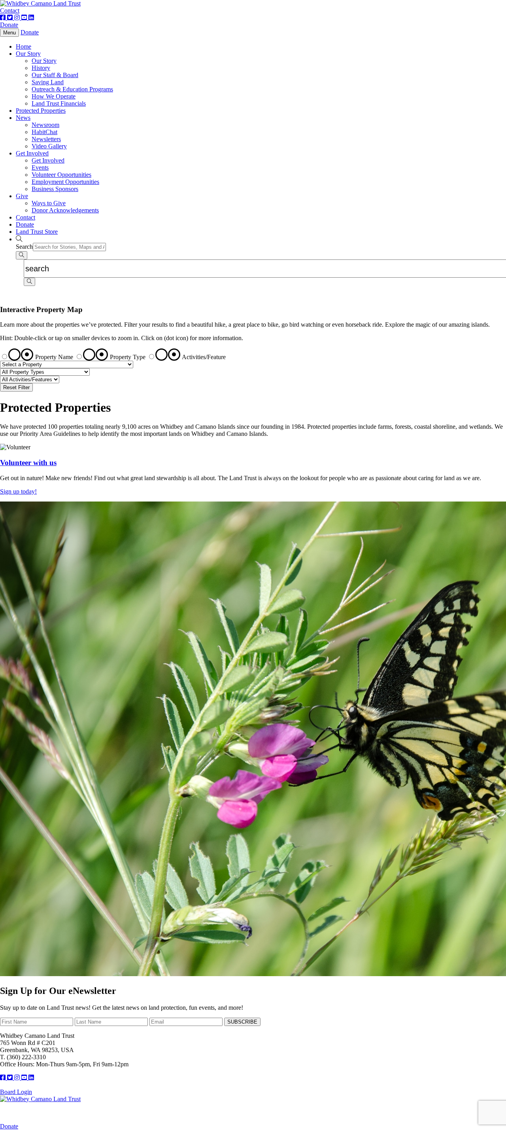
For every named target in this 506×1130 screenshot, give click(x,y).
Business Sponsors (55, 188)
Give (22, 196)
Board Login (16, 1091)
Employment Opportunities (65, 181)
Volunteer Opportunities (61, 174)
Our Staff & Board (55, 75)
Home (23, 46)
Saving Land (48, 82)
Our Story (28, 53)
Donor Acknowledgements (65, 210)
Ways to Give (49, 203)
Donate (9, 24)
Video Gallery (49, 146)
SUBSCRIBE (242, 1022)
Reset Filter (16, 387)
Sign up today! (18, 491)
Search (24, 246)
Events (40, 167)
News (23, 117)
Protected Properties (41, 110)
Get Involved (32, 153)
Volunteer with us (28, 462)
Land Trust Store (37, 231)
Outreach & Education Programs (72, 89)
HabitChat (44, 132)
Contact (9, 10)
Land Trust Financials (59, 103)
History (41, 67)
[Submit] (21, 255)
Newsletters (46, 139)
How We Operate (54, 96)
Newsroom (45, 124)
